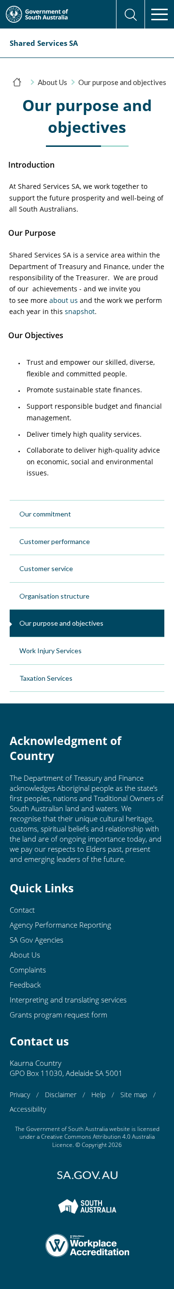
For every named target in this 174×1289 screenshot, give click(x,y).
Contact (22, 910)
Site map (133, 1094)
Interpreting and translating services (68, 999)
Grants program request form (58, 1014)
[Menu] (159, 14)
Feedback (25, 984)
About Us (52, 82)
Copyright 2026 (102, 1144)
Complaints (28, 969)
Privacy (20, 1094)
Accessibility (28, 1109)
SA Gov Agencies (36, 940)
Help (98, 1094)
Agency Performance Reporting (60, 925)
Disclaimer (60, 1094)
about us (63, 300)
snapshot (80, 311)
